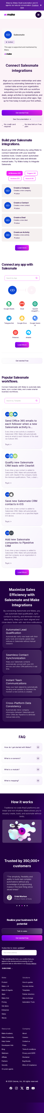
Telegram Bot (9, 323)
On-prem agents (7, 1069)
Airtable (28, 337)
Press (24, 1045)
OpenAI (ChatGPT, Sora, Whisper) (35, 311)
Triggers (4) (31, 173)
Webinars (5, 1053)
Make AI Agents (7, 990)
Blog (3, 1049)
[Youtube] (33, 1088)
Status (4, 1014)
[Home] (9, 15)
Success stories (28, 986)
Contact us (26, 1041)
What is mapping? (11, 781)
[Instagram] (16, 1088)
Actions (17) (15, 178)
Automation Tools (28, 1002)
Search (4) (30, 178)
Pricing (4, 1002)
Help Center (6, 1041)
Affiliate (4, 1057)
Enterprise (5, 1010)
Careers (25, 1037)
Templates (26, 990)
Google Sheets (9, 309)
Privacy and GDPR (28, 1053)
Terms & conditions (29, 1049)
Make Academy (7, 1033)
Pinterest (15, 337)
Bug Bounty (26, 1061)
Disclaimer (26, 1057)
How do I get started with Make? (17, 747)
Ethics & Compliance (29, 1065)
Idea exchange (27, 998)
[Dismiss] (40, 5)
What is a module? (12, 769)
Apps (3, 994)
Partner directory (28, 994)
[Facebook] (10, 1088)
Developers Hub (7, 1045)
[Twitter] (22, 1088)
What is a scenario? (12, 758)
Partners (5, 1061)
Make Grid (5, 998)
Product (4, 982)
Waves (4, 1018)
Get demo (5, 1006)
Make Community (8, 1037)
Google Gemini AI (35, 324)
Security (4, 1065)
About (24, 1033)
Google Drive (22, 323)
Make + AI (5, 986)
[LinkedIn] (27, 1088)
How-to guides (27, 982)
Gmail (22, 309)
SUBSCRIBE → (7, 968)
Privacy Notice (31, 963)
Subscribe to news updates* (13, 948)
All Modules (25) (14, 173)
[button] (9, 42)
